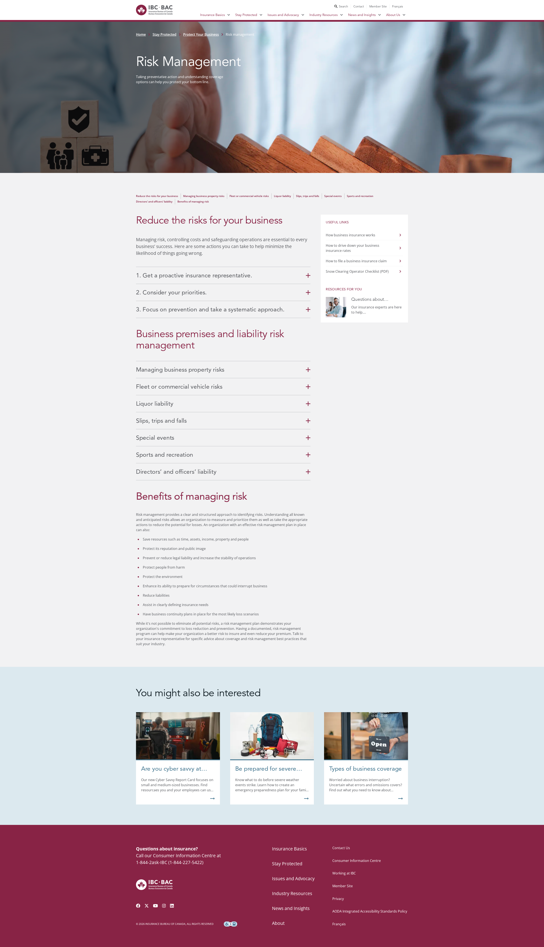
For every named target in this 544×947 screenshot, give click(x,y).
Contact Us (341, 848)
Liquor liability (282, 196)
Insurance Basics (212, 15)
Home (141, 34)
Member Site (378, 6)
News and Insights (362, 15)
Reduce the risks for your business (157, 196)
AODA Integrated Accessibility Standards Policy (369, 911)
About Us (393, 15)
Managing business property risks (203, 196)
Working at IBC (344, 873)
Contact (358, 6)
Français (397, 6)
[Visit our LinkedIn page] (172, 906)
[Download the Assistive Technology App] (230, 924)
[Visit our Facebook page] (138, 906)
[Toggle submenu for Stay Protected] (261, 15)
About (278, 923)
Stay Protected (246, 15)
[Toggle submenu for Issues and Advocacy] (303, 15)
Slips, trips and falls (307, 196)
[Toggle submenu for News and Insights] (379, 15)
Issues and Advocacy (283, 15)
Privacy (338, 898)
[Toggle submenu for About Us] (404, 15)
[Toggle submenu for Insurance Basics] (228, 15)
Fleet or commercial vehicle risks (249, 196)
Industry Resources (323, 15)
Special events (333, 196)
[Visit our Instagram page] (164, 906)
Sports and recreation (360, 196)
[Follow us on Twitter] (146, 906)
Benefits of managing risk (193, 201)
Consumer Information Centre (356, 860)
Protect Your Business (201, 34)
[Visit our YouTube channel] (155, 906)
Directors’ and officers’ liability (154, 201)
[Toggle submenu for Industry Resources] (341, 15)
